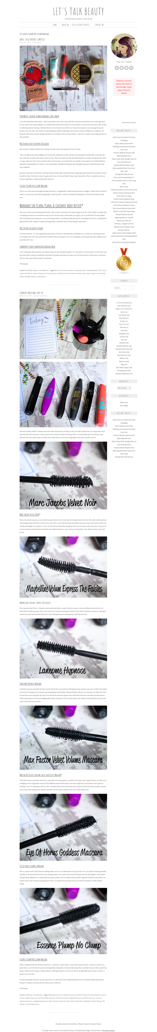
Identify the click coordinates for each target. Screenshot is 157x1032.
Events (122, 321)
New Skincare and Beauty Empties (124, 242)
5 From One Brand (122, 303)
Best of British (122, 306)
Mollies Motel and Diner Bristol (124, 193)
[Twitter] (117, 68)
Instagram (122, 334)
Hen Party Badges (109, 1030)
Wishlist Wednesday (123, 374)
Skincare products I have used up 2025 (124, 190)
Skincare (122, 361)
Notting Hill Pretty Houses (124, 174)
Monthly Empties (32, 270)
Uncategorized (44, 270)
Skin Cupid (124, 171)
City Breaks (122, 315)
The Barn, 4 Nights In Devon (124, 224)
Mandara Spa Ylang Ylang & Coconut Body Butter (50, 205)
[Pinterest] (126, 68)
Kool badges (124, 405)
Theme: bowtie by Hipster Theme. (89, 1024)
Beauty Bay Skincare (124, 221)
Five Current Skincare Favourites (124, 208)
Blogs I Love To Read (123, 309)
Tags (122, 364)
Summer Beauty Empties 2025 (124, 165)
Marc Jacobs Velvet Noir (29, 514)
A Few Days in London (124, 196)
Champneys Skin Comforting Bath (85, 270)
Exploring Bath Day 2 (124, 156)
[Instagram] (131, 68)
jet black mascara (88, 998)
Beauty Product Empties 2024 (124, 227)
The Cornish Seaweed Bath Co (124, 177)
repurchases (41, 277)
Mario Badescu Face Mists (124, 144)
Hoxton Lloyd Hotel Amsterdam (124, 211)
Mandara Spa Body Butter (66, 273)
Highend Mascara (75, 998)
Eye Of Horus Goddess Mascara (32, 866)
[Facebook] (121, 68)
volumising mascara (32, 1004)
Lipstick (122, 337)
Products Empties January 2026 (124, 153)
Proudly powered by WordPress (66, 1024)
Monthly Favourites (122, 349)
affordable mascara (55, 995)
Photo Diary (124, 187)
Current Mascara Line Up (31, 293)
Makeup (29, 995)
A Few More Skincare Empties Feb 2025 (124, 202)
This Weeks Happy (122, 368)
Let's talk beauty (78, 11)
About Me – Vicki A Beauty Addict (76, 24)
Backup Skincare (124, 230)
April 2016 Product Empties (32, 39)
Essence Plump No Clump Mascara (45, 273)
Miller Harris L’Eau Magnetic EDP (124, 233)
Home (55, 24)
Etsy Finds (122, 318)
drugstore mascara (69, 995)
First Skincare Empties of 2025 (124, 205)
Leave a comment (40, 296)
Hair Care (122, 324)
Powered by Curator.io (129, 123)
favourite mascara (62, 998)
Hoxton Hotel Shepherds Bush (124, 199)
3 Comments (36, 42)
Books (123, 312)
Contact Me (99, 24)
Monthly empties (30, 277)
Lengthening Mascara (40, 1001)
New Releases (122, 355)
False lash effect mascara (46, 998)
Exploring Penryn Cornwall (124, 218)
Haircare (123, 327)
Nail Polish (122, 352)
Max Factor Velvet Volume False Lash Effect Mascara (40, 775)
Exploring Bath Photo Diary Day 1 (124, 168)
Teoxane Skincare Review (124, 214)
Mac (122, 340)
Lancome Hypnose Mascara (30, 683)
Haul (122, 330)
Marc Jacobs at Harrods (57, 1001)
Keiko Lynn (124, 402)
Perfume (122, 358)
